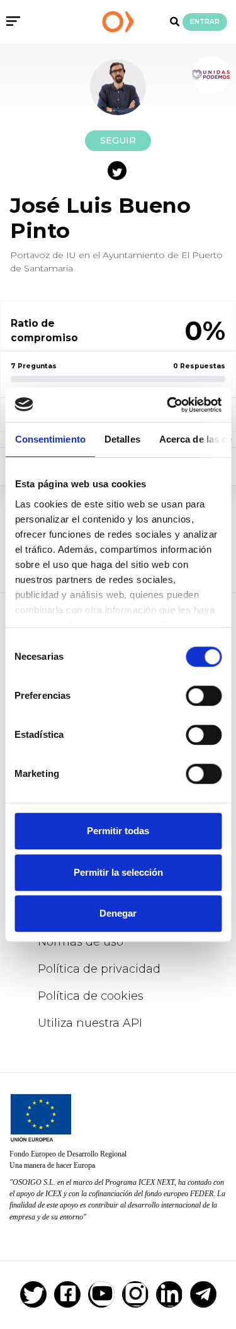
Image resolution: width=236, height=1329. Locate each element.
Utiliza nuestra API (90, 1023)
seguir (118, 140)
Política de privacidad (99, 969)
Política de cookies (90, 996)
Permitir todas (118, 830)
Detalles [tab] (122, 439)
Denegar (118, 913)
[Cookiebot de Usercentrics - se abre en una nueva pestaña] (168, 405)
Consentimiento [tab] (49, 439)
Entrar (205, 22)
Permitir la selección (118, 872)
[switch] (204, 696)
